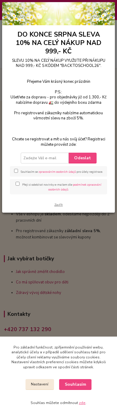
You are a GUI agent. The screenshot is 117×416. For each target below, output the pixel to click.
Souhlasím (75, 384)
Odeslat (82, 158)
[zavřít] (104, 11)
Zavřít (58, 204)
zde (82, 402)
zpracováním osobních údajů (57, 172)
